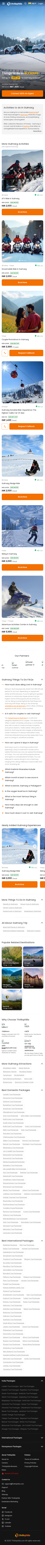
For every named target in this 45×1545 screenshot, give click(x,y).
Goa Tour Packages (10, 1116)
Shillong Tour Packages (12, 1215)
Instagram (8, 1515)
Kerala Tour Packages (11, 1190)
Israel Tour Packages (32, 1359)
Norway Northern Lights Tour (13, 1288)
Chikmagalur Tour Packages (14, 1137)
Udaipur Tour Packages (33, 1194)
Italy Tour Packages (34, 1295)
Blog (3, 1491)
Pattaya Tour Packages (12, 1277)
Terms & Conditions (31, 1459)
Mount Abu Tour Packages (13, 1201)
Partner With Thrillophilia (11, 1498)
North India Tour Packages (13, 1119)
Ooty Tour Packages (28, 1130)
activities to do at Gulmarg (15, 706)
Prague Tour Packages (11, 1344)
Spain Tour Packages (31, 1302)
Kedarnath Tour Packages (13, 1176)
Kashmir (26, 126)
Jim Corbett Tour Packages (13, 1151)
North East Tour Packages (12, 1126)
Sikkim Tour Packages (11, 1140)
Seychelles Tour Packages (13, 1270)
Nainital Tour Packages (29, 1172)
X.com (7, 1519)
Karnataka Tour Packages (31, 1222)
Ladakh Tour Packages (11, 1094)
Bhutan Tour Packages (33, 1259)
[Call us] (5, 353)
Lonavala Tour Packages (12, 1233)
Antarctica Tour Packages (13, 1348)
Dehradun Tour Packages (12, 1229)
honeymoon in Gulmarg (17, 718)
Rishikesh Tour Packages (32, 1144)
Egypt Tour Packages (30, 1327)
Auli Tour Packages (10, 1172)
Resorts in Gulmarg (10, 904)
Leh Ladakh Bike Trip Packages (14, 1169)
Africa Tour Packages (31, 1337)
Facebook (8, 1512)
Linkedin (8, 1523)
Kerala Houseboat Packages (14, 1162)
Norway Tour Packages (11, 1302)
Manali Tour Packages (11, 1144)
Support (5, 1487)
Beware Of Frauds (11, 1473)
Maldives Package (10, 1245)
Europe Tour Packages (30, 1248)
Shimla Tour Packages (31, 1140)
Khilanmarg (7, 1082)
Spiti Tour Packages (27, 1386)
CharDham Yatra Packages (13, 1179)
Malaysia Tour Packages (12, 1312)
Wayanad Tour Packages (13, 1187)
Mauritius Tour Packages (12, 1266)
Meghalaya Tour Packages (13, 1148)
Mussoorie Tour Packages (12, 1155)
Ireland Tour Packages (11, 1337)
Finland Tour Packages (11, 1291)
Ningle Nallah (19, 1075)
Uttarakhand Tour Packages (13, 1112)
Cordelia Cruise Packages (13, 1208)
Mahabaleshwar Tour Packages (15, 1219)
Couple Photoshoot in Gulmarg (15, 339)
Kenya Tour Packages (31, 1341)
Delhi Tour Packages (10, 1130)
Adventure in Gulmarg (32, 911)
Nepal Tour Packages (32, 1309)
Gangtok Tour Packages (12, 1133)
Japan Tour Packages (11, 1327)
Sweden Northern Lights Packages (16, 1355)
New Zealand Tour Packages (14, 1351)
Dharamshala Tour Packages (14, 1183)
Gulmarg (24, 115)
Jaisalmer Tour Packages (28, 1411)
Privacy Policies (30, 1463)
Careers (5, 1463)
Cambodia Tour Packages (13, 1362)
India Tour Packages (33, 1126)
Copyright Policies (31, 1466)
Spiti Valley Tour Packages (31, 1116)
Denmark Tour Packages (12, 1359)
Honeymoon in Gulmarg (12, 911)
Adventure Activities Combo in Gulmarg (19, 624)
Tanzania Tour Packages (12, 1369)
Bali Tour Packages (27, 1245)
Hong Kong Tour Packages (13, 1334)
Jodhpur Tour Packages (12, 1194)
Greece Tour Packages (31, 1277)
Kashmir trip (33, 112)
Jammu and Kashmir (11, 964)
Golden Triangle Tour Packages (15, 1197)
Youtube (8, 1526)
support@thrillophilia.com (14, 1484)
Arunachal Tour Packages (13, 1158)
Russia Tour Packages (11, 1341)
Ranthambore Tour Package (14, 1204)
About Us (5, 1459)
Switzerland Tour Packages (13, 1252)
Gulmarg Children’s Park (24, 1082)
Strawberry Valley (9, 1068)
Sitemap (5, 1494)
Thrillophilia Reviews (9, 1466)
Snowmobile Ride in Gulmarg (14, 269)
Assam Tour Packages (29, 1404)
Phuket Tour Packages (11, 1284)
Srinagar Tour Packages (12, 1226)
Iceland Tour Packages (12, 1298)
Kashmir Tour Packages (12, 1101)
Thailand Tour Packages (12, 1259)
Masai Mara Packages (31, 1344)
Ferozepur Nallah (25, 1071)
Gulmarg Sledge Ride (11, 483)
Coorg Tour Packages (31, 1211)
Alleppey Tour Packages (29, 1429)
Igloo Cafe (28, 1079)
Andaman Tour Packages (13, 1109)
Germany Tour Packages (12, 1305)
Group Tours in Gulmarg (29, 904)
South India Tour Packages (13, 1123)
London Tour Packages (29, 1280)
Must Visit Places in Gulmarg (14, 927)
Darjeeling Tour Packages (12, 1165)
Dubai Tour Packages (11, 1248)
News (4, 1470)
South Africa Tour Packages (13, 1323)
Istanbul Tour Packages (12, 1309)
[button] (4, 846)
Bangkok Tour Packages (12, 1273)
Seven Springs (24, 1068)
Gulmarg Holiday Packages (13, 931)
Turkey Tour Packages (31, 1298)
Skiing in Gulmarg (9, 554)
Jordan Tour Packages (11, 1366)
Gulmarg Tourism (33, 931)
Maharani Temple (9, 1071)
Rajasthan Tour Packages (13, 1105)
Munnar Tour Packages (12, 1211)
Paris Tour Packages (10, 1280)
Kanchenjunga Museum (12, 1079)
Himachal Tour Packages (12, 1098)
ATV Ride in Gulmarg (10, 198)
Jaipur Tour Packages (30, 1190)
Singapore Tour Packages (13, 1256)
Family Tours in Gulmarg (12, 908)
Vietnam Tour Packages (12, 1316)
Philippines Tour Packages (13, 1330)
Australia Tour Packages (12, 1319)
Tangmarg (7, 1075)
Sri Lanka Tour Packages (12, 1263)
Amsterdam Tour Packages (13, 1295)
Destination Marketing (10, 1502)
